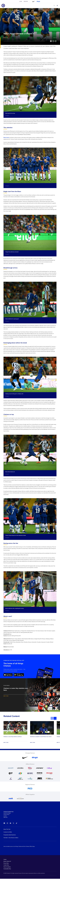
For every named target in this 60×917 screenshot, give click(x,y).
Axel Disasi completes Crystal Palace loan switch (41, 736)
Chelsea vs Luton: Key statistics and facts (13, 736)
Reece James (6, 137)
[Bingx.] (38, 1)
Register (26, 1)
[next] (55, 718)
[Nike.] (34, 1)
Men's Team (6, 37)
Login (20, 1)
